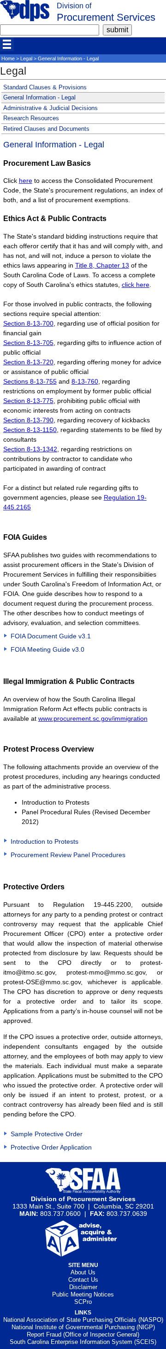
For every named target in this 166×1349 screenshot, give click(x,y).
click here (135, 284)
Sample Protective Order (47, 1134)
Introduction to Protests (44, 841)
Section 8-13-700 (28, 323)
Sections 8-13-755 (30, 381)
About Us (83, 1272)
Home (8, 58)
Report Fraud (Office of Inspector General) (83, 1334)
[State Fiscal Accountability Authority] (83, 1191)
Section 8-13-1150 (30, 429)
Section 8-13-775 (28, 400)
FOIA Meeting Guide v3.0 (47, 649)
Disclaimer (83, 1287)
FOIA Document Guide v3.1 (51, 636)
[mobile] (7, 44)
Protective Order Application (51, 1147)
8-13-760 (84, 381)
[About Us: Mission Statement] (83, 1254)
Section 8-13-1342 (30, 449)
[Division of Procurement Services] (24, 19)
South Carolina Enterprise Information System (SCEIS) (83, 1341)
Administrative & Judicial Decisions (50, 108)
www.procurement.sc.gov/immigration (93, 718)
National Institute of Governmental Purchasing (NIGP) (83, 1327)
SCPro (83, 1301)
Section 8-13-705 (28, 342)
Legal (26, 58)
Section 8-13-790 (28, 420)
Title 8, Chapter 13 (102, 265)
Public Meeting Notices (83, 1294)
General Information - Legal (39, 97)
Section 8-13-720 (28, 362)
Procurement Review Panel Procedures (68, 854)
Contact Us (83, 1279)
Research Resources (31, 118)
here (25, 180)
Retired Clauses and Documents (46, 128)
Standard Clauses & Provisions (45, 87)
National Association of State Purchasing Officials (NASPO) (83, 1319)
